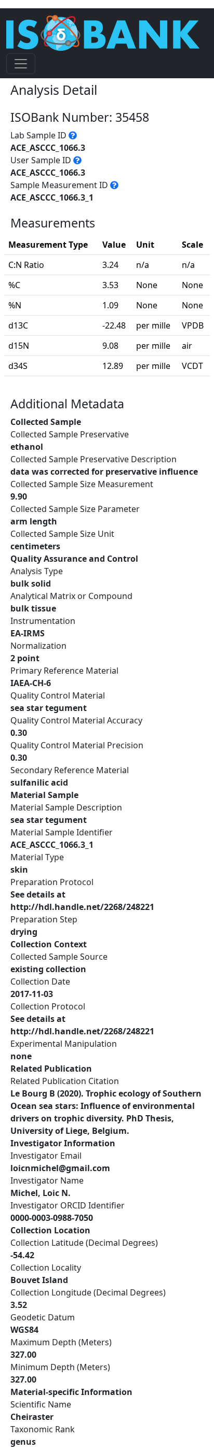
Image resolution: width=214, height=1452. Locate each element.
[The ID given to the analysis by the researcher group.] (77, 160)
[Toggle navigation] (20, 63)
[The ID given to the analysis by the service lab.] (73, 135)
